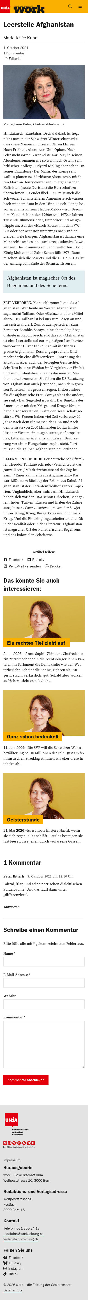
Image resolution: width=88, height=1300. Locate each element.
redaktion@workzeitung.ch (23, 1233)
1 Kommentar (13, 53)
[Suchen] (70, 6)
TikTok (13, 1274)
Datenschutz (12, 1290)
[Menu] (80, 6)
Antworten (12, 907)
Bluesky (15, 1263)
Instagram (15, 1268)
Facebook (16, 1257)
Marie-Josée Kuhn (20, 37)
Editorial (15, 58)
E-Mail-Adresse (16, 974)
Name (9, 953)
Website (9, 996)
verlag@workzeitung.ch (20, 1239)
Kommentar (14, 1017)
